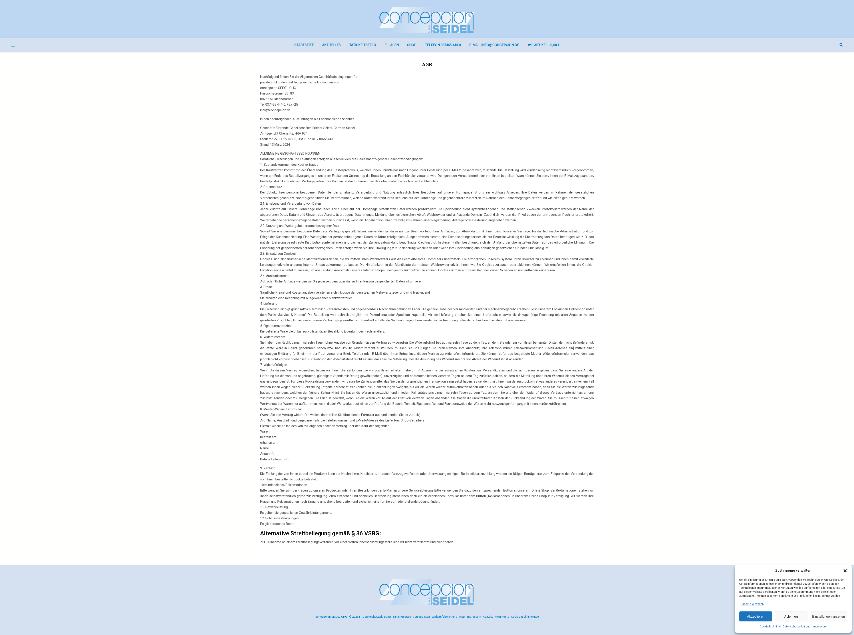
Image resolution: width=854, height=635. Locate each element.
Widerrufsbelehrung (444, 616)
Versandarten (421, 616)
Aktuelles (331, 45)
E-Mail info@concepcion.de (494, 45)
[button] (845, 570)
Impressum (820, 626)
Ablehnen (791, 616)
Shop (411, 45)
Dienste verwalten (752, 604)
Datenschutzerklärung (796, 626)
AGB (462, 616)
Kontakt (488, 616)
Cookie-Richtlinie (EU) (525, 616)
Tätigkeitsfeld (362, 45)
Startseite (304, 45)
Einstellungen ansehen (828, 616)
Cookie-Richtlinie (770, 626)
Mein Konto (502, 616)
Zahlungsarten (402, 616)
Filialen (392, 45)
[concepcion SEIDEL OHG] (427, 19)
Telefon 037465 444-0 (443, 45)
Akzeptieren (755, 616)
